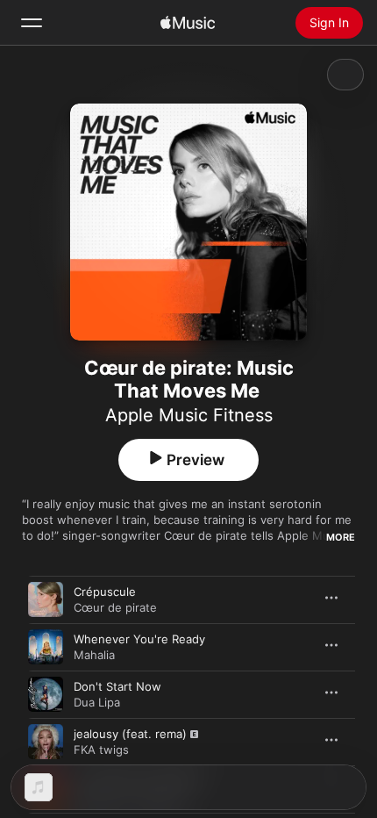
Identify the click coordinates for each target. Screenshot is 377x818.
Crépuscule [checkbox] (105, 592)
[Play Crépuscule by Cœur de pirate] (45, 599)
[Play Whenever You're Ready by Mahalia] (45, 646)
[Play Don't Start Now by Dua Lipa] (45, 694)
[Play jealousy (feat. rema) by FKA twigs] (45, 741)
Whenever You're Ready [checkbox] (139, 639)
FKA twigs (101, 750)
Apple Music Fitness (189, 415)
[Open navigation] (31, 23)
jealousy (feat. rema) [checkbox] (130, 734)
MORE (340, 537)
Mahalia (94, 655)
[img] (187, 23)
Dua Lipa (97, 702)
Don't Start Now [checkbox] (117, 686)
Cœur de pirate (115, 607)
